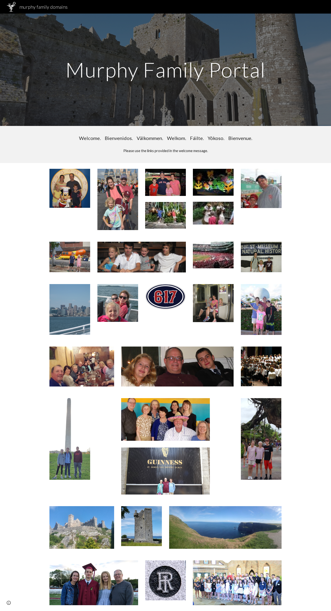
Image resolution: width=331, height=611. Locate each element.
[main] (165, 69)
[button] (8, 602)
